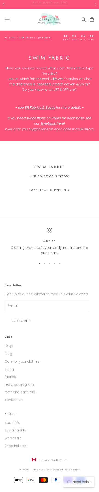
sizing (9, 369)
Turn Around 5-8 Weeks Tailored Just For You (49, 4)
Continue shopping (49, 190)
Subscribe (21, 321)
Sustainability (15, 430)
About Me (12, 422)
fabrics (10, 377)
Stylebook (48, 123)
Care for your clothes (22, 361)
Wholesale (13, 438)
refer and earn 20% (20, 392)
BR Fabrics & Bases (40, 107)
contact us (14, 399)
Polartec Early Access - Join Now (28, 37)
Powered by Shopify (65, 469)
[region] (49, 242)
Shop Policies (15, 445)
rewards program (19, 384)
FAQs (9, 346)
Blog (8, 353)
